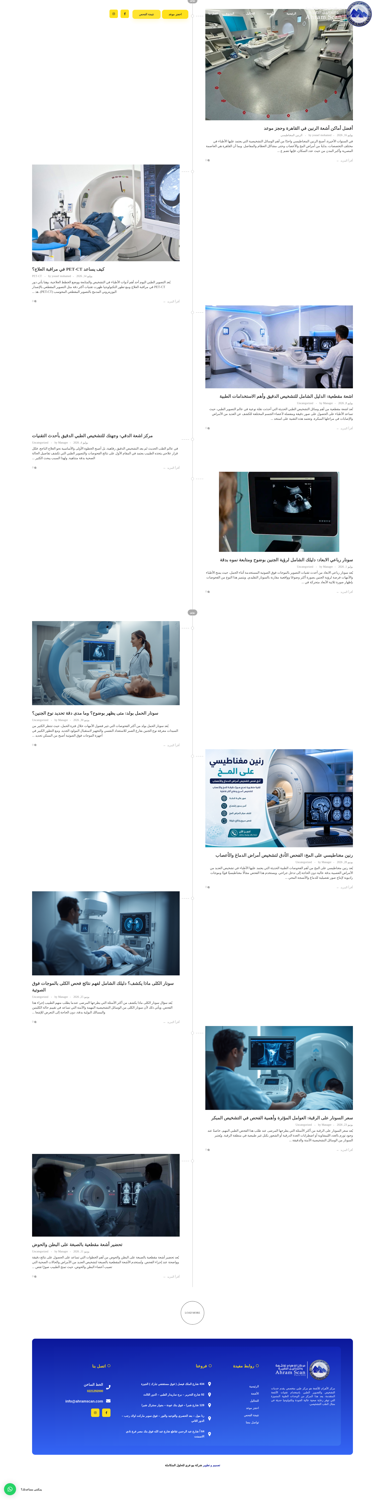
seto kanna (290, 1483)
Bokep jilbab (214, 1483)
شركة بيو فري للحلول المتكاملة (183, 1465)
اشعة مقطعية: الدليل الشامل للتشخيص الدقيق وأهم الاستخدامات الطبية (286, 396)
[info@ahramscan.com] (108, 1401)
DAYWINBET (355, 1488)
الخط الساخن (93, 1384)
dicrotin (358, 1483)
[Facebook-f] (125, 14)
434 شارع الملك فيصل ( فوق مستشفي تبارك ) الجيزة (172, 1384)
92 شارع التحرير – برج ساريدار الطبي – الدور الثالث (173, 1394)
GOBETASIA (299, 1492)
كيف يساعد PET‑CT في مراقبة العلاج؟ (68, 269)
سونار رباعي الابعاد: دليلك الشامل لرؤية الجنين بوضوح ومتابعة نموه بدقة (286, 559)
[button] (10, 1489)
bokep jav (244, 1483)
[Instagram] (113, 14)
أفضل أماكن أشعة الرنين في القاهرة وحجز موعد (308, 128)
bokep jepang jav (374, 1483)
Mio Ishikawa (327, 1483)
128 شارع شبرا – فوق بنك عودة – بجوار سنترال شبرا (173, 1405)
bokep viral (230, 1483)
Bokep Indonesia (163, 1483)
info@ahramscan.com (84, 1401)
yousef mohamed (319, 135)
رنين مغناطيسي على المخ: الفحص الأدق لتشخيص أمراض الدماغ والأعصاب (284, 855)
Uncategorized (305, 403)
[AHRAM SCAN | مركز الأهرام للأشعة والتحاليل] (303, 1369)
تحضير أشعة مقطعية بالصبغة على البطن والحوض (77, 1244)
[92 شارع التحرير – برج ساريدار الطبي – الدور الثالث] (209, 1395)
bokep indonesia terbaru (190, 1483)
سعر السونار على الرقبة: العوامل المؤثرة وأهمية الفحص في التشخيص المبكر (282, 1117)
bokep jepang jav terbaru (267, 1483)
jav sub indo (344, 1483)
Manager (326, 403)
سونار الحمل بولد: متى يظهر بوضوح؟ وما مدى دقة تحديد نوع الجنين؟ (95, 713)
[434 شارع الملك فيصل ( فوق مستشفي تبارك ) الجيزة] (209, 1384)
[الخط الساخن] (108, 1387)
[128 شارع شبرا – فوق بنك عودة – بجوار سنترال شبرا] (209, 1405)
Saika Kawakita (308, 1483)
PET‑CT (37, 276)
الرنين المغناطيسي (291, 135)
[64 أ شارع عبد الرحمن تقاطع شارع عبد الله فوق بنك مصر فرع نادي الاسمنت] (209, 1434)
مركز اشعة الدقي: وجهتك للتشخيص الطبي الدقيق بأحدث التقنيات (92, 435)
